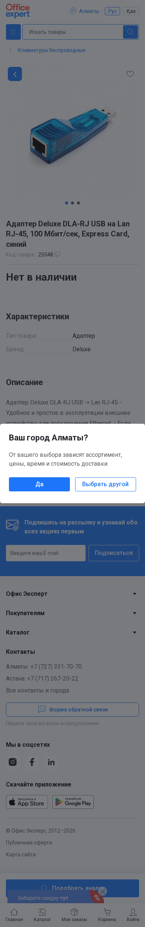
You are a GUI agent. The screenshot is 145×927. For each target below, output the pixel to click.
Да (39, 484)
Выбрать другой (105, 484)
